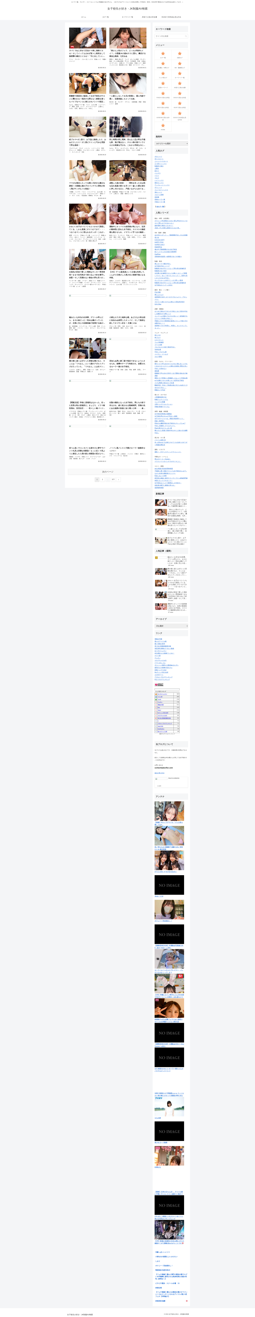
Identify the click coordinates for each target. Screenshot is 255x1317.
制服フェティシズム (161, 399)
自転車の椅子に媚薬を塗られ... (165, 485)
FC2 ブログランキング (162, 679)
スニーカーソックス (161, 190)
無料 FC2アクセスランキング (167, 734)
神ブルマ (158, 337)
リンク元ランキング (160, 691)
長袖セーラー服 (160, 199)
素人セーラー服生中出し (163, 263)
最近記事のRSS (159, 773)
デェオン (158, 658)
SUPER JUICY (160, 244)
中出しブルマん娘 (161, 352)
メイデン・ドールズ (161, 354)
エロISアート (159, 675)
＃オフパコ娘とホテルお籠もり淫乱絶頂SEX (169, 302)
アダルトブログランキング (164, 677)
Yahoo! (159, 710)
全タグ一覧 (160, 206)
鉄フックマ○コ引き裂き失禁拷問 (165, 252)
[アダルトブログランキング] (159, 684)
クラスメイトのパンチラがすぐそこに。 (168, 461)
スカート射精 (159, 194)
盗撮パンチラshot (160, 670)
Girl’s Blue (158, 304)
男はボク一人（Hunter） (163, 459)
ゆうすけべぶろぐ (161, 651)
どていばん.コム (160, 663)
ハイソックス (159, 180)
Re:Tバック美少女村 (161, 672)
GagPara (157, 254)
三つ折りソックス (161, 164)
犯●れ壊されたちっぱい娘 (163, 428)
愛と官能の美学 (160, 644)
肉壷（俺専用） (160, 421)
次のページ (107, 472)
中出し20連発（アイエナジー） (165, 426)
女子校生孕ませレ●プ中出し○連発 (166, 416)
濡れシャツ (158, 192)
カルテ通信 (158, 356)
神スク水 (158, 335)
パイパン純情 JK (160, 440)
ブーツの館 (158, 345)
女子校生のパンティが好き (164, 285)
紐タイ (157, 171)
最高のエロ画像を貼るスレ (164, 667)
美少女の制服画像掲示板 (163, 646)
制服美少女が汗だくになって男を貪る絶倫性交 (170, 268)
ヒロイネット (159, 340)
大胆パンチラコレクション (164, 404)
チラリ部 (158, 655)
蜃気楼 (157, 371)
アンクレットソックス (162, 185)
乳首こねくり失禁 (161, 476)
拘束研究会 (158, 247)
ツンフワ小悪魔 (160, 402)
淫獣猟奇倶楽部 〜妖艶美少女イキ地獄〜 (168, 256)
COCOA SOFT (159, 240)
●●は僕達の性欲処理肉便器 (164, 468)
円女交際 (158, 292)
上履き (157, 168)
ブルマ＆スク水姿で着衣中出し (165, 347)
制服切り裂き (159, 166)
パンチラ (158, 173)
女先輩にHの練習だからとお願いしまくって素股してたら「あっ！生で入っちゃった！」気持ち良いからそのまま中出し (171, 275)
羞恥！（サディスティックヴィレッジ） (168, 452)
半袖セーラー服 (160, 202)
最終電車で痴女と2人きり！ (164, 225)
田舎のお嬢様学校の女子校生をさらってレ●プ (170, 423)
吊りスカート (159, 159)
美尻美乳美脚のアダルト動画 (164, 648)
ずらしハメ (158, 187)
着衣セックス (159, 183)
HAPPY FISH (159, 242)
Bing (159, 707)
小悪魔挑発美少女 (161, 397)
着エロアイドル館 (161, 641)
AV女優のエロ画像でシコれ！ (164, 653)
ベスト (157, 175)
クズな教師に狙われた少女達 (164, 383)
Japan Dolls (160, 726)
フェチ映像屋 (159, 342)
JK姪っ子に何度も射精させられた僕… (167, 228)
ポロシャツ (158, 156)
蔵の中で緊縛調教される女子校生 (166, 249)
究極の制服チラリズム (162, 406)
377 (113, 479)
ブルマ (157, 178)
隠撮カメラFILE (160, 390)
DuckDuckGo (161, 729)
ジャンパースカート (161, 161)
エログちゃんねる (161, 660)
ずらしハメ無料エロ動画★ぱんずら (166, 665)
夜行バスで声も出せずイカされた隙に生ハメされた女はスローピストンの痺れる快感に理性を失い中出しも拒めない (171, 366)
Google (159, 699)
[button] (186, 36)
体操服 (157, 197)
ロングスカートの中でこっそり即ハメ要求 (169, 280)
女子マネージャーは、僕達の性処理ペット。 (169, 418)
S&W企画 (158, 349)
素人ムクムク (159, 294)
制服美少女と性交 (161, 271)
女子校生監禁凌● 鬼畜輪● (163, 414)
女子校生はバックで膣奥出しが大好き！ (168, 483)
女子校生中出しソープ (162, 266)
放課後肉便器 (159, 487)
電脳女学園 (158, 639)
